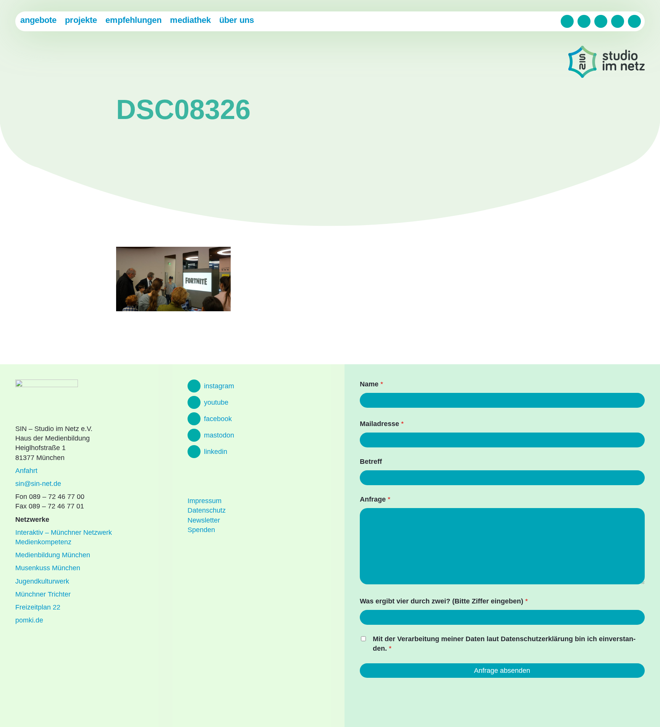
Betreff (371, 461)
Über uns (236, 20)
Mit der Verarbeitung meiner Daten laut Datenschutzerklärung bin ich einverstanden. (504, 643)
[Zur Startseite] (606, 63)
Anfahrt (26, 470)
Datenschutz (207, 510)
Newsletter (204, 520)
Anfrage (375, 499)
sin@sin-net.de (38, 483)
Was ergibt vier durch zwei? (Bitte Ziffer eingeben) (444, 601)
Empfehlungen (133, 20)
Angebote (38, 20)
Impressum (205, 501)
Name (371, 384)
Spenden (201, 530)
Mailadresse (382, 424)
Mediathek (190, 20)
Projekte (81, 20)
